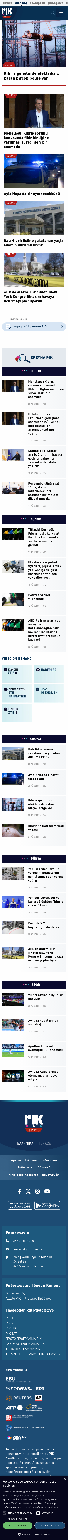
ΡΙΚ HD (11, 1328)
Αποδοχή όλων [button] (18, 1525)
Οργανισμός (50, 1175)
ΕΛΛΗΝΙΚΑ (25, 1144)
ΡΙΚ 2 (9, 1323)
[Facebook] (20, 1192)
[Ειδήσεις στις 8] (17, 673)
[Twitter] (28, 1192)
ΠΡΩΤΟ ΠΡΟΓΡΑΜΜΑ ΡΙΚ (24, 1338)
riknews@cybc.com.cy (26, 1249)
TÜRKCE (45, 1144)
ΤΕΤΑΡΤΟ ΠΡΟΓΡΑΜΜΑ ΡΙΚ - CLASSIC (33, 1354)
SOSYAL (9, 65)
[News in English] (49, 693)
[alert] (34, 1508)
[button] (4, 1513)
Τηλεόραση (49, 1160)
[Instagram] (37, 1192)
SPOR (35, 985)
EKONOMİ (35, 519)
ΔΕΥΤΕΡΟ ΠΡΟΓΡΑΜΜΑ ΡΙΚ (25, 1344)
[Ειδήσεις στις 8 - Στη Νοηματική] (17, 693)
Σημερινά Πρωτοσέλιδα (30, 326)
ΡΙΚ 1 (9, 1318)
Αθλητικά (44, 1167)
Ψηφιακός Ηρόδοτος (23, 1175)
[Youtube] (47, 1192)
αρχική (7, 3)
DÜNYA (10, 254)
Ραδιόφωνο (25, 1167)
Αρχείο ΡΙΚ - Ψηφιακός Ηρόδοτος (28, 1298)
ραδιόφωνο (55, 3)
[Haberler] (49, 673)
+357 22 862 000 (22, 1241)
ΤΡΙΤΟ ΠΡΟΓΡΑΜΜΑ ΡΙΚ (23, 1349)
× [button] (64, 1478)
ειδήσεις (21, 3)
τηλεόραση (37, 3)
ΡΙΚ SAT (11, 1333)
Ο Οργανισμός (15, 1293)
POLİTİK (11, 95)
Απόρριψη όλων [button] (49, 1525)
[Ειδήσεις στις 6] (17, 713)
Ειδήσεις (31, 1160)
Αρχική (16, 1160)
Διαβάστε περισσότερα (46, 1507)
